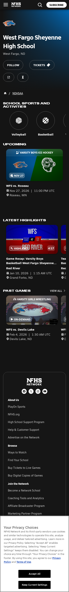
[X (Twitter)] (31, 391)
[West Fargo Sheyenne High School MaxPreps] (22, 77)
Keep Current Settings (34, 584)
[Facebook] (24, 391)
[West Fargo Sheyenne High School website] (8, 77)
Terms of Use (23, 562)
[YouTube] (44, 391)
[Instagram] (37, 391)
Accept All (34, 573)
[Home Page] (5, 93)
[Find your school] (39, 4)
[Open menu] (5, 4)
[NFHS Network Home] (16, 4)
